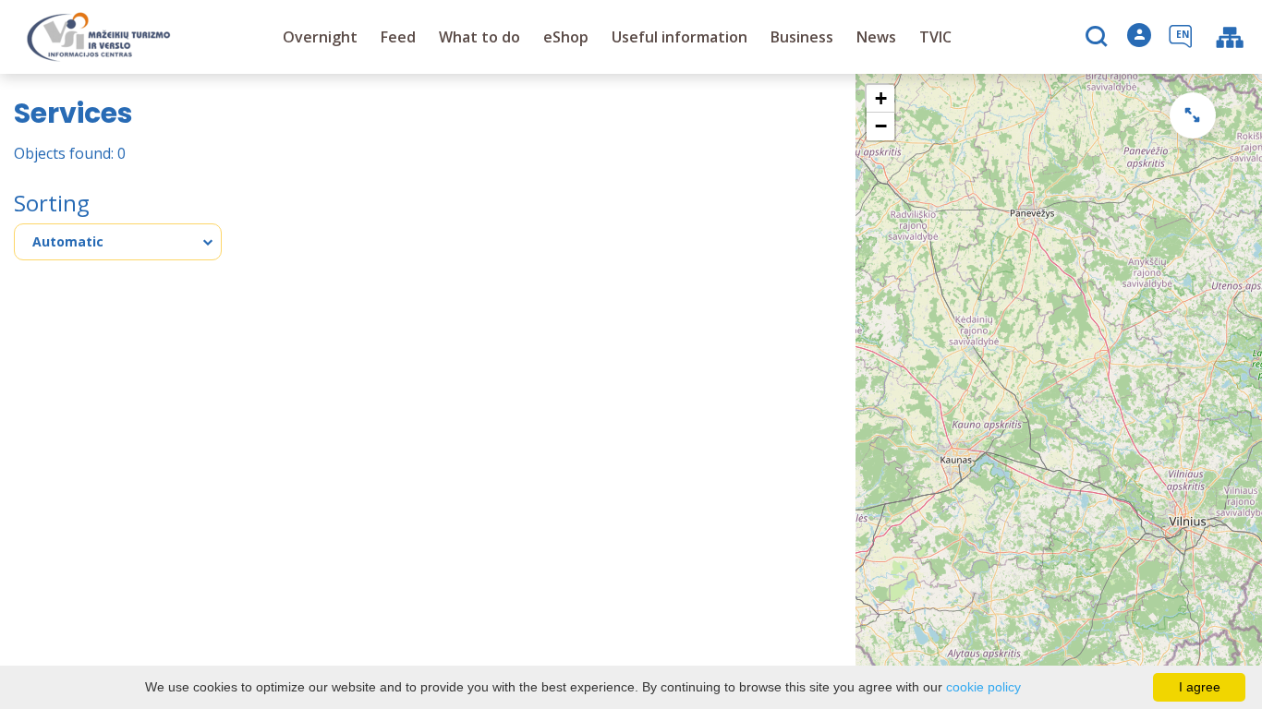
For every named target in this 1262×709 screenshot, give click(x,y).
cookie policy (983, 686)
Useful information (679, 37)
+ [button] (881, 98)
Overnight (320, 37)
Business (802, 37)
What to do (479, 37)
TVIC (935, 37)
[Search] (1098, 38)
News (876, 37)
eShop (566, 37)
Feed (398, 37)
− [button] (881, 126)
